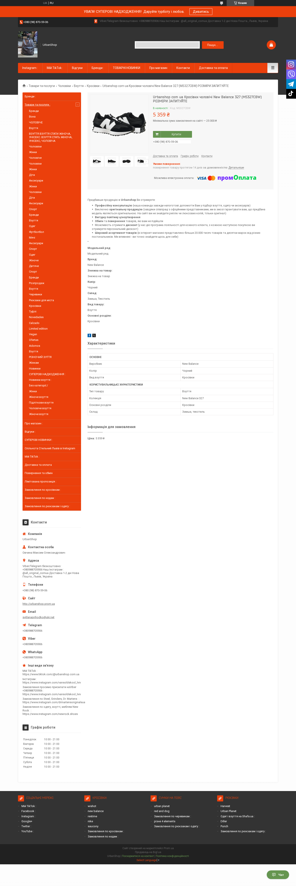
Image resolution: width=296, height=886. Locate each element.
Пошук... (212, 45)
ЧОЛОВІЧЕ (36, 122)
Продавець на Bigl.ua (148, 852)
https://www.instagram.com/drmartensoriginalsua (54, 702)
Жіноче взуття (38, 397)
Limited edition (38, 328)
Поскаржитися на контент (138, 856)
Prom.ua (169, 848)
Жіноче (34, 260)
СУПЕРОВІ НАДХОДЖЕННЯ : (47, 374)
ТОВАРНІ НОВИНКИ (126, 68)
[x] (94, 336)
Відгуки (77, 68)
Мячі (32, 237)
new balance (96, 811)
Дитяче (34, 266)
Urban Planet (228, 811)
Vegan (33, 334)
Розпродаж (36, 283)
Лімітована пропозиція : (40, 481)
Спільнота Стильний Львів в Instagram (50, 448)
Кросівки (93, 86)
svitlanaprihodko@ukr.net (38, 617)
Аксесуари (36, 180)
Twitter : (26, 826)
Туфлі (32, 311)
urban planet (162, 806)
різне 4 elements (164, 821)
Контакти (183, 68)
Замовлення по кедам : (40, 498)
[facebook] (89, 336)
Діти (32, 175)
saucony (93, 826)
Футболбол (36, 232)
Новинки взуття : (40, 379)
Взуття (79, 86)
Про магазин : (34, 423)
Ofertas (33, 340)
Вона (32, 116)
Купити (176, 134)
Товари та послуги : (37, 104)
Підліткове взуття (41, 402)
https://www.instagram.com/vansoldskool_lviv (52, 682)
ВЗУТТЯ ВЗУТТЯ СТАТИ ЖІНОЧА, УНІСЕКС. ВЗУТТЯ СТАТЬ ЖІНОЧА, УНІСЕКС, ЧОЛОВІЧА (50, 137)
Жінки (33, 152)
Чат (281, 874)
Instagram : (30, 68)
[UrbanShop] (27, 44)
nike (90, 821)
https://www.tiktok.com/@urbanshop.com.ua (51, 674)
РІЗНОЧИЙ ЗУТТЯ (40, 357)
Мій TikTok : (55, 68)
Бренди (34, 111)
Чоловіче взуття (40, 408)
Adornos (34, 345)
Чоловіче (35, 157)
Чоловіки (64, 86)
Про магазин (158, 68)
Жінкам (34, 362)
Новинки (35, 368)
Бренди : (98, 68)
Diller (224, 821)
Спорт (33, 209)
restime (92, 816)
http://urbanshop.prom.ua (39, 603)
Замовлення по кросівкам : (43, 489)
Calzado (34, 323)
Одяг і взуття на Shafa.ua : (238, 816)
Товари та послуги (42, 86)
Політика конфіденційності (172, 856)
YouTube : (27, 831)
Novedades (36, 317)
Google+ (26, 821)
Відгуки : (30, 431)
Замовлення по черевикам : (172, 816)
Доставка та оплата (213, 68)
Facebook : (28, 811)
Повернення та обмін (39, 473)
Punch (224, 826)
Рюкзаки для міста (41, 300)
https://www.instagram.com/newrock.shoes (50, 714)
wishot (92, 806)
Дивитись (201, 12)
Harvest (225, 806)
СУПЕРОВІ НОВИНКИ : (39, 439)
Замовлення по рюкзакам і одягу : (47, 506)
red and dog (161, 811)
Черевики (35, 294)
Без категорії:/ (38, 385)
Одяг (32, 226)
